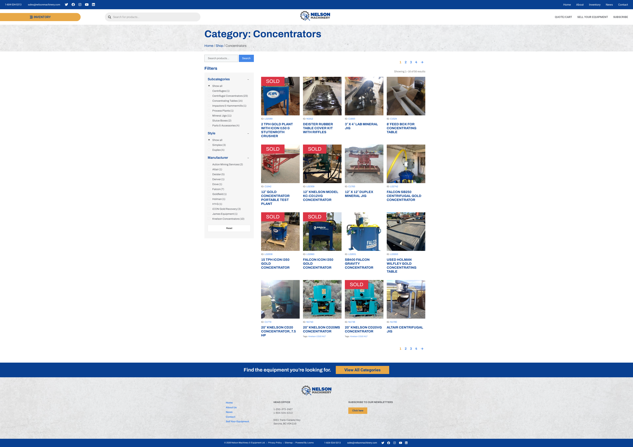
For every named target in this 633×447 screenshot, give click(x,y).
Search (246, 58)
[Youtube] (87, 5)
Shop (219, 45)
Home (208, 45)
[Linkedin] (93, 5)
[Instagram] (80, 5)
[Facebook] (73, 5)
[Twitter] (66, 5)
